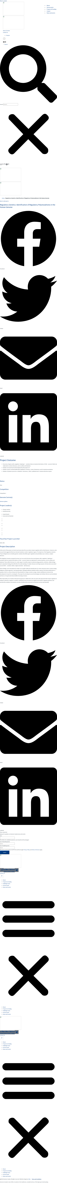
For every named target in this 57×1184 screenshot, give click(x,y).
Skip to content (3, 1)
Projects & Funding (51, 9)
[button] (4, 41)
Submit (4, 852)
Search (1, 104)
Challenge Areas (6, 883)
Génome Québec (4, 501)
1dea (29, 1179)
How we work (50, 7)
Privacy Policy (27, 849)
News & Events (6, 30)
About (48, 5)
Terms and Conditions (36, 1179)
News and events (51, 13)
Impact (48, 11)
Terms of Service (36, 849)
